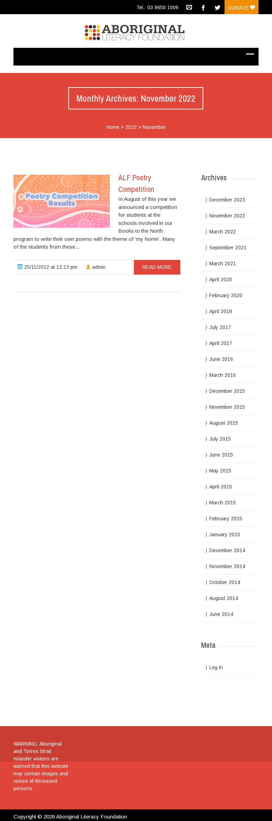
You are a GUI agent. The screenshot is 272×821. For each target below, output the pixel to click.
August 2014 (223, 598)
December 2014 (227, 550)
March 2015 (222, 502)
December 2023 (227, 200)
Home (112, 127)
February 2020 (225, 295)
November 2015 (227, 407)
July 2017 (220, 327)
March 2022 (222, 231)
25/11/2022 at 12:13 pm (50, 267)
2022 (131, 127)
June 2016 (221, 359)
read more (157, 267)
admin (98, 267)
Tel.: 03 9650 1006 (157, 7)
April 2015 (220, 486)
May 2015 (220, 471)
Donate (239, 8)
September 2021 (227, 247)
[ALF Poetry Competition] (61, 201)
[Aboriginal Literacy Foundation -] (136, 31)
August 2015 (223, 423)
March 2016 (222, 375)
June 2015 (221, 455)
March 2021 (222, 263)
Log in (216, 667)
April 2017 (220, 343)
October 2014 (224, 582)
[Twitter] (217, 7)
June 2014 (221, 614)
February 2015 (225, 518)
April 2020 (220, 279)
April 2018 (220, 311)
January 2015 (224, 534)
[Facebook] (203, 7)
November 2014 (227, 566)
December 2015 (227, 391)
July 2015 (220, 439)
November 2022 (227, 216)
